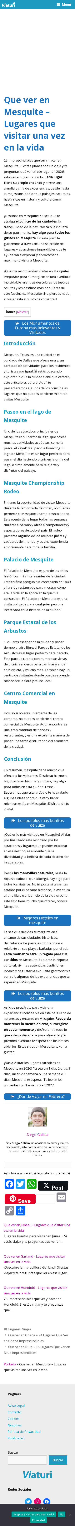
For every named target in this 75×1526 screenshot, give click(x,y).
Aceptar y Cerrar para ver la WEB (33, 1514)
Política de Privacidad (24, 1431)
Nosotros (15, 1425)
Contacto (14, 1412)
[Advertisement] (37, 48)
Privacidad (38, 1520)
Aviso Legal (16, 1405)
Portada (10, 1364)
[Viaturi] (8, 4)
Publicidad (16, 1438)
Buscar (13, 1452)
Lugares (14, 1329)
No (62, 1514)
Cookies (13, 1418)
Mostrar (22, 312)
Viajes (26, 1329)
